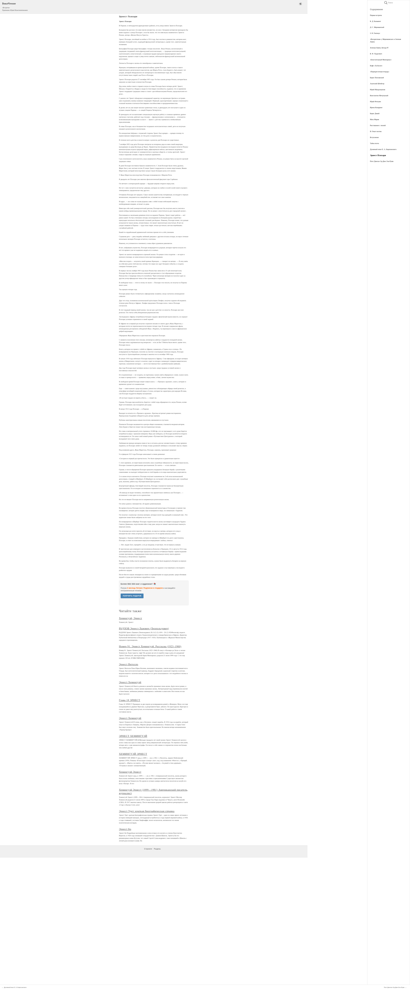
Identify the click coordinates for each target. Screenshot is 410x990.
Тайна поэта (374, 143)
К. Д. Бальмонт (375, 21)
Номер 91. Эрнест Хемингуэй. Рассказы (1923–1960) (150, 646)
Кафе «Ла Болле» (376, 65)
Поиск (388, 3)
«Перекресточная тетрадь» (379, 71)
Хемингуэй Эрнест (130, 771)
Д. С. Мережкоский (377, 27)
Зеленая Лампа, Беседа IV (379, 48)
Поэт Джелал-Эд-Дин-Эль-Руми (381, 161)
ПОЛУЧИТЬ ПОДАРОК (132, 596)
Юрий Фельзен (375, 101)
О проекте (148, 849)
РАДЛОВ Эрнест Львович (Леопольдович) (144, 628)
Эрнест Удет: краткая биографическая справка (146, 811)
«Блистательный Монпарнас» (381, 59)
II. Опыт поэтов (375, 131)
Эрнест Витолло (128, 664)
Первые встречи (376, 15)
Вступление (374, 137)
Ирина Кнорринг (376, 107)
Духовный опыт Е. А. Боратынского (383, 149)
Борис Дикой (374, 113)
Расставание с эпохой (378, 125)
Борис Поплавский (377, 77)
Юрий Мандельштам (377, 89)
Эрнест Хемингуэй (130, 682)
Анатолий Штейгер (377, 83)
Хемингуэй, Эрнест (130, 618)
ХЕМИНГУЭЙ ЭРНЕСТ (133, 754)
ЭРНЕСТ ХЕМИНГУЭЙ (133, 736)
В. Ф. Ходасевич (376, 54)
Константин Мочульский (379, 95)
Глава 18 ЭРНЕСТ (129, 700)
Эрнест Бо (125, 829)
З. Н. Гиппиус (375, 33)
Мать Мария (374, 119)
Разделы (157, 849)
